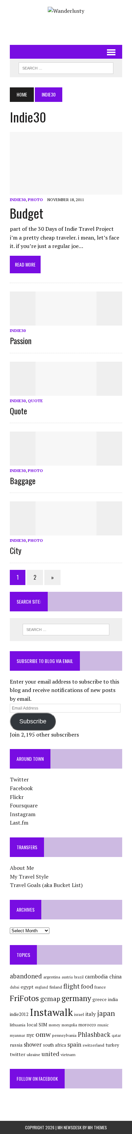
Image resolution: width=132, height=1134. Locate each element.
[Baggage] (66, 461)
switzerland (93, 1045)
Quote (35, 400)
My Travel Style (29, 876)
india (113, 999)
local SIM (37, 1025)
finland (55, 987)
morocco (87, 1025)
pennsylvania (64, 1035)
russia (16, 1045)
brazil (79, 977)
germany (76, 998)
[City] (66, 531)
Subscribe (32, 721)
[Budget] (66, 190)
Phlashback (94, 1034)
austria (67, 977)
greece (99, 999)
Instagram (23, 814)
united (50, 1054)
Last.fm (19, 822)
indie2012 (19, 1014)
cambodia (96, 976)
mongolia (69, 1024)
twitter (17, 1054)
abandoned (26, 976)
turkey (112, 1045)
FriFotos (24, 998)
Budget (26, 212)
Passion (20, 340)
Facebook (21, 788)
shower (33, 1044)
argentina (51, 976)
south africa (54, 1045)
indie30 (18, 199)
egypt (27, 987)
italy (90, 1014)
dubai (14, 987)
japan (106, 1013)
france (100, 987)
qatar (116, 1035)
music (103, 1024)
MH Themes (97, 1127)
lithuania (17, 1024)
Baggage (23, 480)
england (41, 987)
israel (79, 1014)
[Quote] (66, 391)
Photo (35, 199)
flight (71, 986)
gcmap (50, 998)
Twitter (19, 779)
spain (74, 1044)
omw (43, 1034)
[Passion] (66, 321)
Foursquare (24, 805)
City (15, 550)
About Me (22, 868)
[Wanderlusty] (66, 11)
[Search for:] (66, 629)
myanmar (17, 1035)
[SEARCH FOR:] (66, 67)
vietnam (68, 1054)
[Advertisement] (71, 27)
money (54, 1024)
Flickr (17, 797)
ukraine (33, 1054)
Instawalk (51, 1012)
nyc (30, 1035)
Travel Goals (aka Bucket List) (46, 885)
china (115, 976)
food (87, 986)
